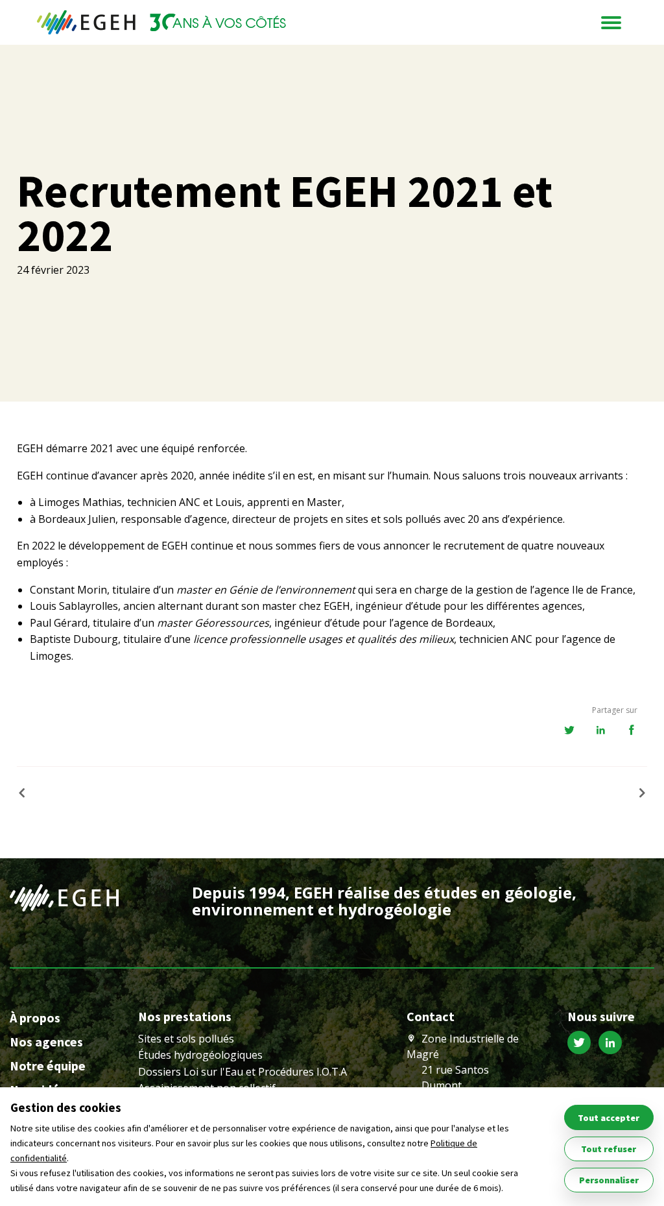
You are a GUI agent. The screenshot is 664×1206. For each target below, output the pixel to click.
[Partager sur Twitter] (569, 730)
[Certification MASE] (637, 793)
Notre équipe (48, 1065)
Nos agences (46, 1041)
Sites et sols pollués (186, 1038)
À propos (35, 1017)
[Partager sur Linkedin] (600, 730)
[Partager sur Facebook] (631, 730)
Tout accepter (608, 1118)
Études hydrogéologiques (200, 1055)
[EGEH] (161, 22)
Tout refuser (608, 1149)
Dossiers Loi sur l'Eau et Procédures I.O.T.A (242, 1072)
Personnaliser (609, 1180)
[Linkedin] (613, 1044)
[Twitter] (583, 1044)
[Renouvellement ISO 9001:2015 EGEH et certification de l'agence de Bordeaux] (26, 793)
